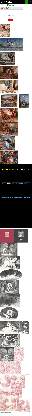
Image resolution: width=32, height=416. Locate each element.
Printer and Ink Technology (11, 212)
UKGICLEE (6, 2)
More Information (6, 183)
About (21, 11)
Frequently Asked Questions (22, 169)
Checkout (10, 19)
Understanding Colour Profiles (22, 197)
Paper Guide (27, 183)
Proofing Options (23, 212)
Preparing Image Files (7, 197)
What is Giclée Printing (17, 183)
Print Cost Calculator (8, 169)
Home (2, 11)
